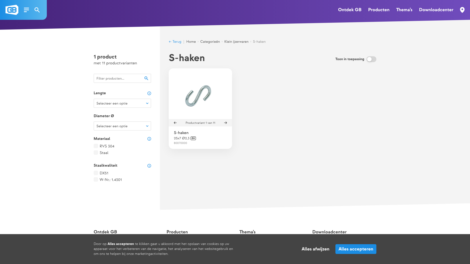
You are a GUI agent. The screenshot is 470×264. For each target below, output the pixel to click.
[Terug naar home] (12, 10)
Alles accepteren (356, 249)
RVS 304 (107, 146)
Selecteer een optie (111, 103)
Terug (176, 42)
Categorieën (210, 42)
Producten (378, 10)
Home (191, 42)
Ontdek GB (349, 10)
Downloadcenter (436, 10)
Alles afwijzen (315, 249)
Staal (104, 153)
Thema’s (404, 10)
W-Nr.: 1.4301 (111, 180)
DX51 (104, 173)
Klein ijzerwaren (236, 42)
